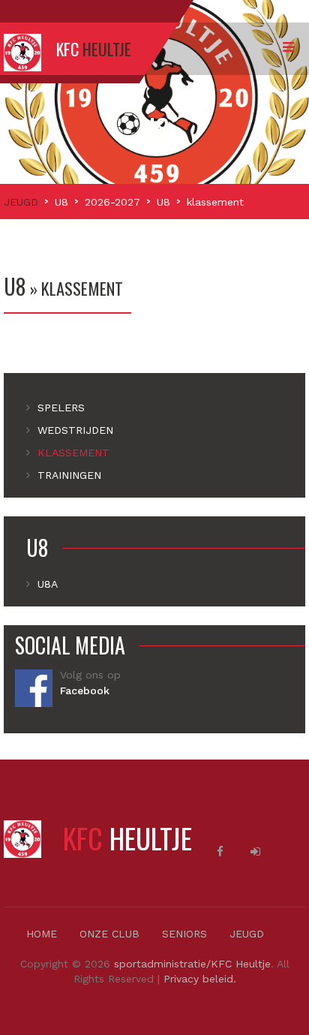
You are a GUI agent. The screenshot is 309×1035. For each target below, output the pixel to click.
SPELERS (61, 408)
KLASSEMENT (74, 453)
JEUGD (21, 202)
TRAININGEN (69, 475)
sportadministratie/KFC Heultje (192, 964)
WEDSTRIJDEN (75, 430)
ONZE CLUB (110, 934)
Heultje (127, 838)
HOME (41, 934)
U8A (48, 584)
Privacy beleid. (200, 979)
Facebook (85, 690)
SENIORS (184, 934)
